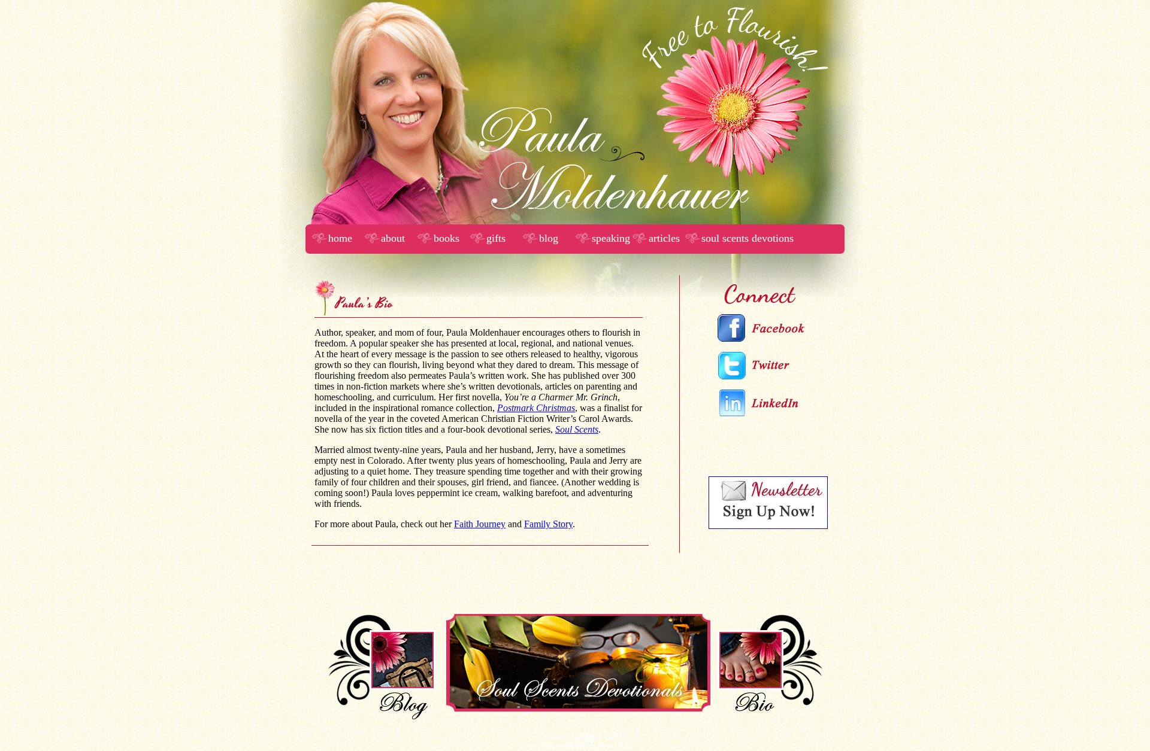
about (393, 238)
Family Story (548, 524)
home (340, 238)
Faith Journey (480, 524)
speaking (611, 238)
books (446, 238)
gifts (496, 238)
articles (664, 238)
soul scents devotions (747, 238)
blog (548, 238)
